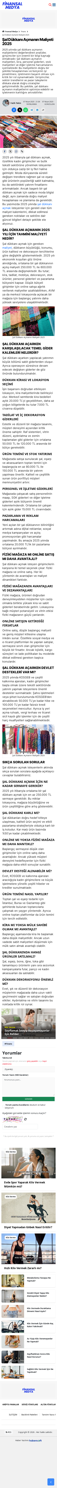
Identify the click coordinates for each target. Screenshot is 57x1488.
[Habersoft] (35, 1440)
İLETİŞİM (13, 1414)
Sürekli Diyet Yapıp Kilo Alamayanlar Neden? (38, 1294)
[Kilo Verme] (28, 1162)
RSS (9, 1432)
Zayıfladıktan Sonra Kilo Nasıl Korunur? (38, 1355)
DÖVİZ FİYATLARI (30, 1404)
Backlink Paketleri (29, 1414)
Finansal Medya (11, 31)
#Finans (8, 1043)
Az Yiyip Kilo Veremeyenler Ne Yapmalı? (40, 1340)
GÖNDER (28, 1099)
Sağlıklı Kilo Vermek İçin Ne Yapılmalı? (40, 1370)
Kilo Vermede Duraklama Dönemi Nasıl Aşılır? (39, 1310)
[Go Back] (50, 1482)
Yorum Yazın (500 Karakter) (15, 1075)
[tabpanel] (28, 1023)
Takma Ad (7, 1057)
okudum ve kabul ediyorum (25, 1106)
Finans (23, 31)
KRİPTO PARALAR (10, 1404)
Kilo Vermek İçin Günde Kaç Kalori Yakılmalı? (40, 1325)
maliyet (7, 247)
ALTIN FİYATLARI (49, 1404)
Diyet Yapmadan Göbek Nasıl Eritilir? (28, 1227)
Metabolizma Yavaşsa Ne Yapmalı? (39, 1279)
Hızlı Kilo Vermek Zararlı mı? (23, 1268)
